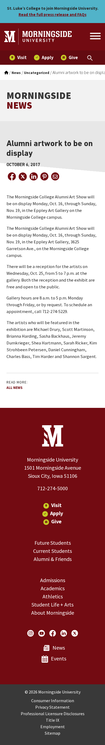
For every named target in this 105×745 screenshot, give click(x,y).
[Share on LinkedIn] (33, 176)
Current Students (52, 550)
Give (56, 521)
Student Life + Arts (53, 604)
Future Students (52, 542)
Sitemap (52, 733)
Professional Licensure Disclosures (53, 713)
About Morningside (52, 612)
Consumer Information (52, 700)
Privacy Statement (52, 707)
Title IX (52, 720)
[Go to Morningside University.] (6, 72)
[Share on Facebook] (12, 176)
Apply (56, 513)
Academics (53, 588)
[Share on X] (23, 176)
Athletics (53, 596)
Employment (52, 726)
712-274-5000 (52, 488)
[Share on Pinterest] (44, 176)
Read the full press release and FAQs (52, 14)
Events (58, 658)
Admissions (52, 580)
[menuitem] (18, 57)
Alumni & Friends (53, 559)
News (58, 647)
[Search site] (95, 37)
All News (14, 387)
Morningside (38, 100)
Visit (56, 505)
